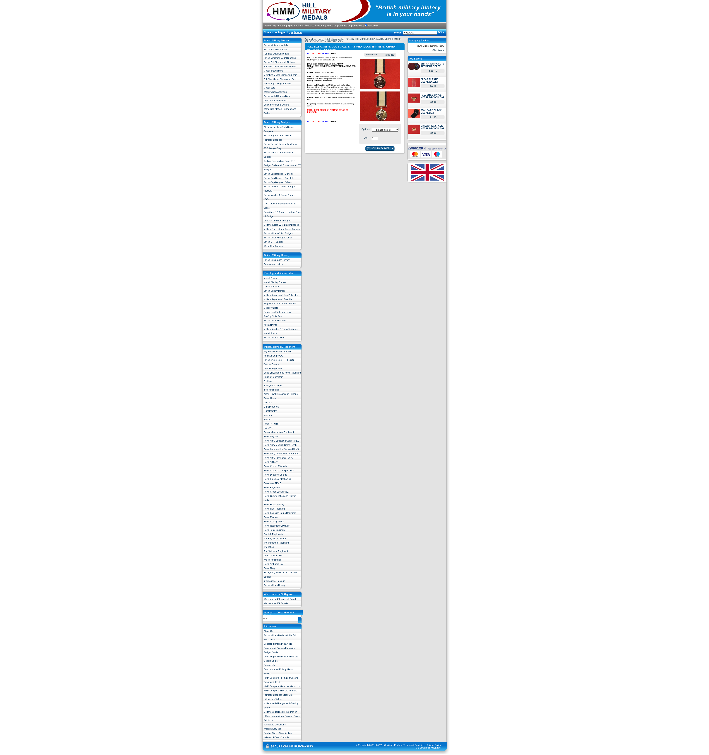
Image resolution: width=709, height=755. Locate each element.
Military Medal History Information (280, 712)
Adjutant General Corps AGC (278, 351)
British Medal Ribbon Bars (277, 96)
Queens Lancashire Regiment (279, 432)
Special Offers (295, 25)
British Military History (274, 585)
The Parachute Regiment (276, 543)
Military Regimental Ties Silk (278, 299)
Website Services (272, 729)
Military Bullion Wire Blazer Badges (281, 225)
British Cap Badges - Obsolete (279, 178)
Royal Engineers (272, 487)
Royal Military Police (274, 521)
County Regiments (273, 368)
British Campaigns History (277, 260)
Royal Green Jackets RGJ (277, 492)
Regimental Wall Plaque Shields (280, 303)
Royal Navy (269, 568)
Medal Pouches (271, 286)
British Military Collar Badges (278, 233)
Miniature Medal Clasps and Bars (280, 75)
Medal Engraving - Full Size (277, 83)
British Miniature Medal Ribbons (280, 58)
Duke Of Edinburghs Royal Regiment (282, 372)
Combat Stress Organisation (278, 733)
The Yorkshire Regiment (276, 551)
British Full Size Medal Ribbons (279, 62)
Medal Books (270, 333)
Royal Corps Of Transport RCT (279, 470)
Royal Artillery (271, 462)
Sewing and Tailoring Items (277, 312)
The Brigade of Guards (275, 538)
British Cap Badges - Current (278, 174)
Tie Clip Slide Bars (273, 316)
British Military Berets (274, 291)
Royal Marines (271, 517)
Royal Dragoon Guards (275, 475)
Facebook (372, 25)
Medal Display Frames (275, 282)
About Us (331, 25)
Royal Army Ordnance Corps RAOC (281, 453)
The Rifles (269, 547)
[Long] (380, 120)
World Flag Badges (273, 246)
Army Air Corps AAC (274, 355)
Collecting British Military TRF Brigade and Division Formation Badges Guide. (279, 648)
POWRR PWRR (272, 424)
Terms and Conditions (275, 724)
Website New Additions (275, 92)
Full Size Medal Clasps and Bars (280, 79)
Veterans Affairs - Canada (276, 737)
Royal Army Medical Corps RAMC (280, 445)
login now (296, 32)
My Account (279, 25)
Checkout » (438, 50)
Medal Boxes (270, 278)
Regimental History (273, 264)
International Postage (274, 581)
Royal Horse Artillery (274, 504)
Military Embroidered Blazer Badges (282, 229)
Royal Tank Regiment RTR (277, 530)
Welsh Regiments (272, 560)
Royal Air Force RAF (274, 564)
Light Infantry (270, 411)
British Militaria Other (274, 337)
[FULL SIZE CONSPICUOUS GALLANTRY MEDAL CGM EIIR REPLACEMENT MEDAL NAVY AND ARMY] (380, 88)
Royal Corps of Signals (275, 466)
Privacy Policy (434, 745)
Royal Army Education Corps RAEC (281, 441)
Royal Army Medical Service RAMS (281, 449)
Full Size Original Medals (276, 53)
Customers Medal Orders (276, 105)
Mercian (268, 415)
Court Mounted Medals (275, 100)
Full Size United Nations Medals (280, 66)
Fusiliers (268, 381)
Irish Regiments (271, 389)
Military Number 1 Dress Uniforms (280, 329)
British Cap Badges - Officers (278, 182)
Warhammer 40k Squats (276, 603)
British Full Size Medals (275, 49)
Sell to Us (268, 720)
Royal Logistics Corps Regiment (280, 513)
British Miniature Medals (276, 45)
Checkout (357, 25)
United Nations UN (273, 555)
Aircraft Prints (270, 325)
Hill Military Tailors (273, 699)
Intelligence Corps (273, 385)
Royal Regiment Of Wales (277, 526)
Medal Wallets (271, 308)
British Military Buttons (275, 320)
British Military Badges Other (278, 237)
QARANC (268, 428)
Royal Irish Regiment (274, 509)
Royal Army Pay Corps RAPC (278, 458)
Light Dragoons (271, 407)
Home (267, 25)
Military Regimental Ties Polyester (281, 295)
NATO (267, 419)
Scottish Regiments (273, 534)
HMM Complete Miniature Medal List (282, 686)
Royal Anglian (271, 436)
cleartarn (436, 747)
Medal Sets (269, 87)
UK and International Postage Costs (281, 716)
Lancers (268, 402)
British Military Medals (334, 39)
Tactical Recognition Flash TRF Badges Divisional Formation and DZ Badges (282, 165)
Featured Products (315, 25)
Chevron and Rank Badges (277, 220)
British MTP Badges (273, 242)
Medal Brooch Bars (273, 70)
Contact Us (344, 25)
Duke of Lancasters (273, 377)
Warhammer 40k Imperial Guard (280, 599)
